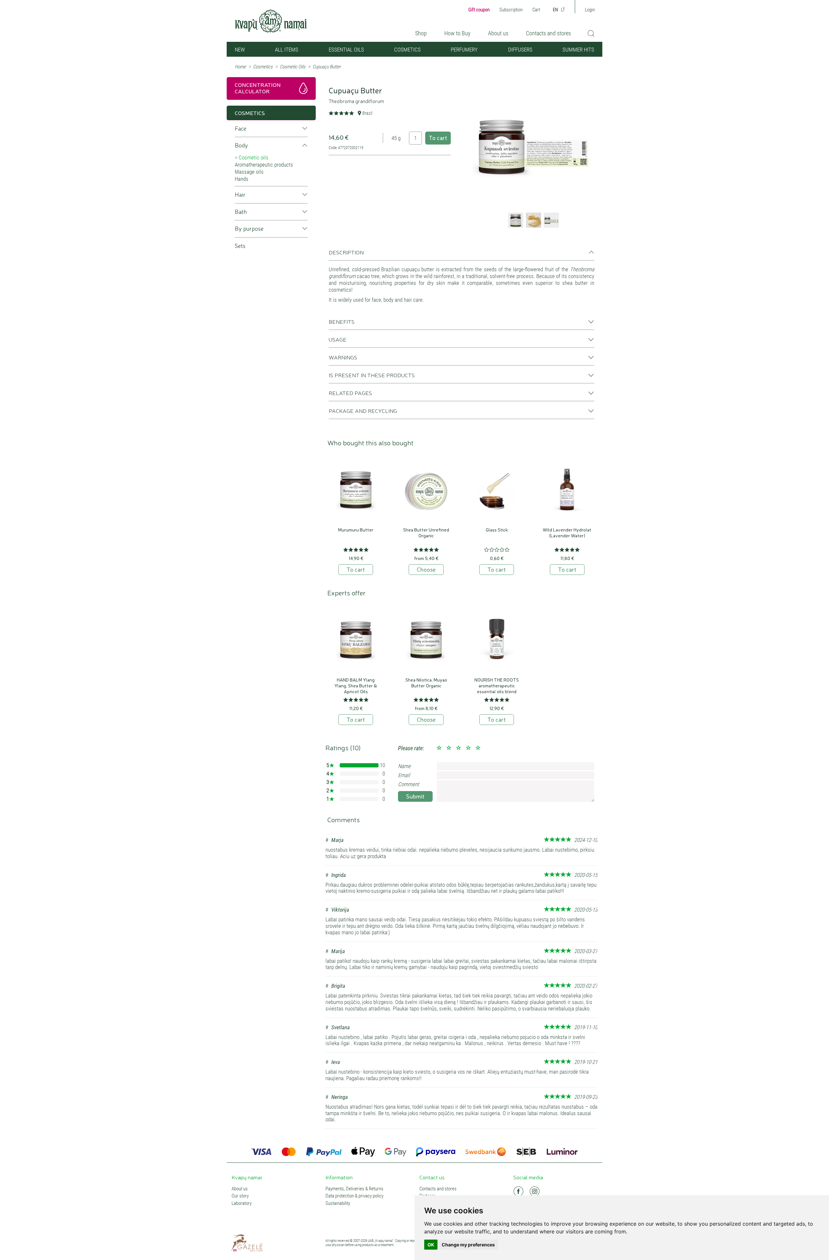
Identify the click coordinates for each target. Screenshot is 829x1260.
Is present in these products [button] (372, 375)
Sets (240, 245)
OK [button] (430, 1244)
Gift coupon (479, 10)
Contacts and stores (548, 33)
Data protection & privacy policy (354, 1196)
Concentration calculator (258, 88)
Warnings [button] (343, 357)
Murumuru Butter (355, 529)
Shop (421, 33)
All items (286, 49)
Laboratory (242, 1203)
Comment (408, 784)
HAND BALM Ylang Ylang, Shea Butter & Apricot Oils (356, 685)
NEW (240, 49)
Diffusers (520, 49)
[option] (533, 146)
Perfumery (464, 49)
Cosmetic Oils (292, 67)
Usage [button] (337, 339)
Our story (240, 1196)
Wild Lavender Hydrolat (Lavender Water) (567, 532)
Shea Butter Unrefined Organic (426, 532)
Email (404, 775)
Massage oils (249, 172)
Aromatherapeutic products (264, 164)
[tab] (461, 255)
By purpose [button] (249, 228)
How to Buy (457, 33)
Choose (426, 569)
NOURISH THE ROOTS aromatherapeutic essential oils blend (496, 685)
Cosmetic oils (253, 157)
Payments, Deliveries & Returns (354, 1189)
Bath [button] (241, 211)
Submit (415, 796)
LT (563, 10)
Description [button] (346, 252)
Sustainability (337, 1203)
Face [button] (240, 128)
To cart (438, 137)
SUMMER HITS (578, 49)
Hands (241, 179)
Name (404, 766)
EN (555, 10)
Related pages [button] (350, 393)
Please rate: (411, 748)
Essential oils (346, 49)
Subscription (511, 10)
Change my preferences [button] (468, 1244)
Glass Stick (497, 529)
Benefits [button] (342, 321)
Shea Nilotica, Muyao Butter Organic (426, 682)
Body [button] (241, 145)
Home (240, 67)
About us (498, 33)
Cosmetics (407, 49)
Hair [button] (240, 194)
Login (590, 10)
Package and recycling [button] (363, 410)
